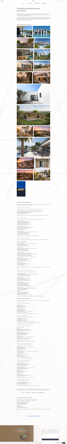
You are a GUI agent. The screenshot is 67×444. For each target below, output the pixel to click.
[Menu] (2, 1)
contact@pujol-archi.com (20, 406)
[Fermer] (66, 442)
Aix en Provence (28, 392)
